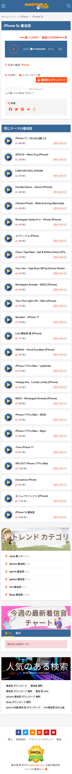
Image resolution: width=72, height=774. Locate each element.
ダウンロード (60, 143)
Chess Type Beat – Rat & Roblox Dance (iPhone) (41, 252)
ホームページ (8, 16)
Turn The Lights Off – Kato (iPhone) (35, 300)
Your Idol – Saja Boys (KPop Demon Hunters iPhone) (41, 268)
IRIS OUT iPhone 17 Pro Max (31, 463)
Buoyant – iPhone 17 (27, 317)
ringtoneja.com (36, 765)
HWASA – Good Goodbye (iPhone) (35, 349)
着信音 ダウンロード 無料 (19, 691)
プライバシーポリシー (41, 739)
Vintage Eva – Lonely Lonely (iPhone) (36, 382)
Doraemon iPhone (26, 479)
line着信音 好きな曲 (54, 707)
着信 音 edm (42, 691)
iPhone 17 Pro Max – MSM (30, 414)
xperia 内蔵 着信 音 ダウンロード (23, 707)
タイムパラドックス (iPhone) (31, 496)
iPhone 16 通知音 (25, 512)
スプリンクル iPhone (27, 235)
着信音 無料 (36, 685)
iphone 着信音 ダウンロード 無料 (23, 696)
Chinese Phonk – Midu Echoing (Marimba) (39, 203)
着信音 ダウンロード (16, 685)
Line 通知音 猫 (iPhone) (28, 333)
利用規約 (21, 739)
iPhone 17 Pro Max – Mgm (30, 431)
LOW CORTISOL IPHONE (29, 170)
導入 (10, 739)
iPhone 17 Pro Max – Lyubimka (33, 366)
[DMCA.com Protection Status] (36, 754)
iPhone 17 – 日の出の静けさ (31, 138)
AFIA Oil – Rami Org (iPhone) (31, 154)
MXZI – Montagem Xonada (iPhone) (36, 398)
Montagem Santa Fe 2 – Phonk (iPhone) (38, 219)
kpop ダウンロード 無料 (18, 702)
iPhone (24, 16)
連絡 (58, 739)
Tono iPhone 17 (24, 447)
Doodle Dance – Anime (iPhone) (33, 187)
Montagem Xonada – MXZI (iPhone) (36, 284)
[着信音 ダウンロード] (36, 6)
